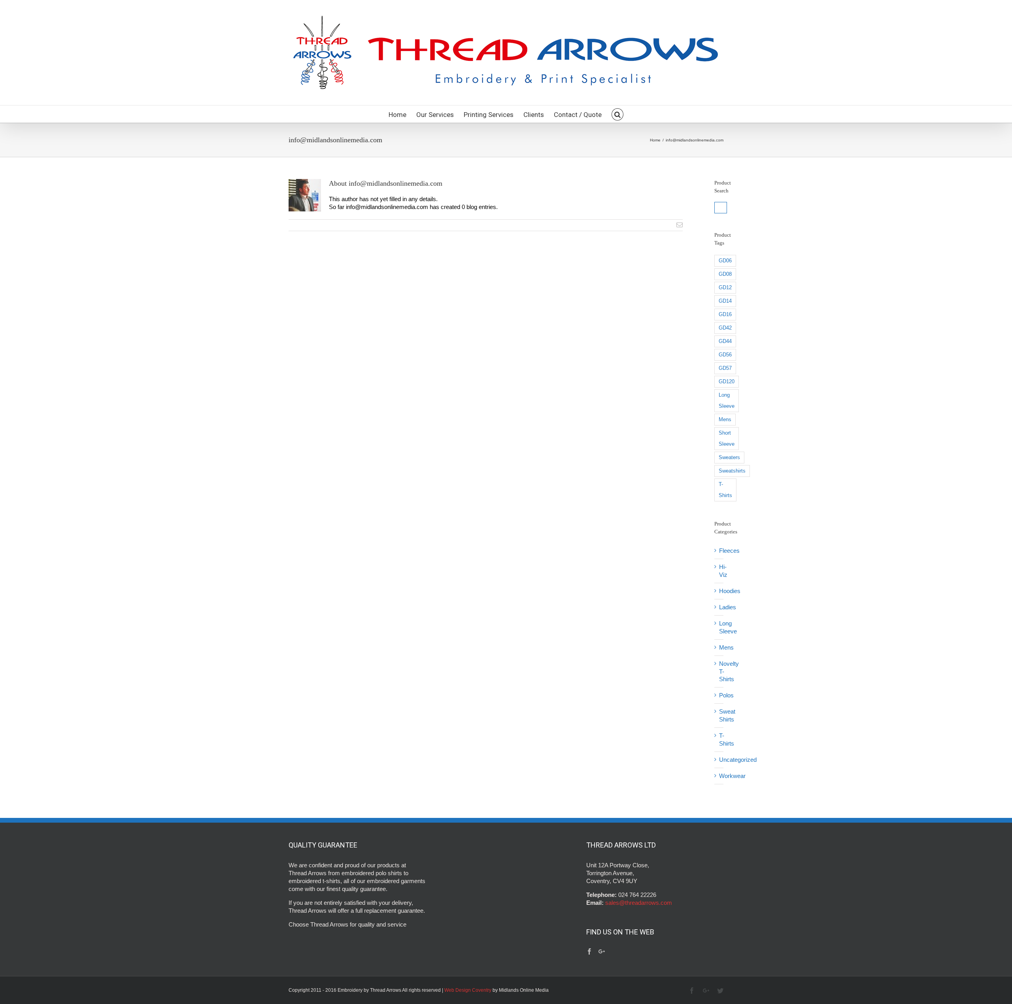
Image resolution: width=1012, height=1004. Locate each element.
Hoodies (729, 591)
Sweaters (729, 457)
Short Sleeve (726, 438)
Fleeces (729, 550)
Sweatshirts (732, 471)
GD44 (725, 341)
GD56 (725, 355)
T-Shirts (725, 489)
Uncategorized (738, 759)
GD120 (726, 381)
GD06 (725, 261)
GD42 (725, 328)
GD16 (725, 314)
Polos (726, 695)
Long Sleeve (726, 400)
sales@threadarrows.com (638, 902)
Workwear (732, 775)
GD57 (725, 368)
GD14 (725, 301)
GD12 (725, 287)
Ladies (727, 607)
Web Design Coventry (467, 990)
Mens (725, 419)
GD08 (725, 274)
